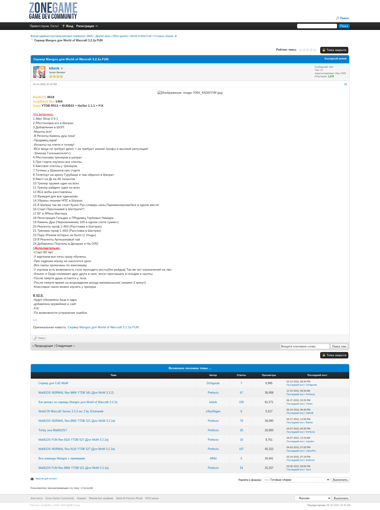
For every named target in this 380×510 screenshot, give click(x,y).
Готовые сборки (163, 36)
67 (241, 392)
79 (241, 420)
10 (241, 439)
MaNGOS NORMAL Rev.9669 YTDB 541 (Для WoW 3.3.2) (75, 392)
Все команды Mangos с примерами (61, 458)
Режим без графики (101, 498)
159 (241, 402)
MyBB (47, 505)
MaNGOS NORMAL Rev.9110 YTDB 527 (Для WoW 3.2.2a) (76, 449)
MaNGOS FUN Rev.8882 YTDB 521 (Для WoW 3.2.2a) (73, 468)
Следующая (64, 345)
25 (241, 430)
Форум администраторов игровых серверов (57, 36)
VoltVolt (309, 413)
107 (241, 449)
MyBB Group (73, 505)
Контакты (37, 498)
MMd (213, 458)
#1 (345, 84)
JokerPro (311, 450)
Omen (309, 403)
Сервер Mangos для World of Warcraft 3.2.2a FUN (103, 327)
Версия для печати (46, 478)
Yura (308, 469)
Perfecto (213, 392)
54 (241, 468)
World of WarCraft (140, 36)
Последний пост (296, 384)
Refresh (310, 460)
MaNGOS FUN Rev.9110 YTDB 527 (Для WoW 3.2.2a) (73, 439)
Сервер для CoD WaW (53, 383)
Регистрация (85, 26)
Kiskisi (309, 422)
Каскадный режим (336, 58)
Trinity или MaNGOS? (52, 430)
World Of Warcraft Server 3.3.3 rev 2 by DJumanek (71, 411)
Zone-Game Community (60, 498)
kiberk (54, 68)
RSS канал (152, 498)
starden (310, 441)
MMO (90, 36)
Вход (69, 26)
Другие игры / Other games (111, 36)
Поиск (344, 18)
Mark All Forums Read (129, 498)
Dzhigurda (213, 383)
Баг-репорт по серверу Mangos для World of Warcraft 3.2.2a (77, 402)
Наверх (81, 498)
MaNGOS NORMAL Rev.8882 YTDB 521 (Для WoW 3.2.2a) (76, 420)
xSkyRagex (213, 411)
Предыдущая (44, 345)
